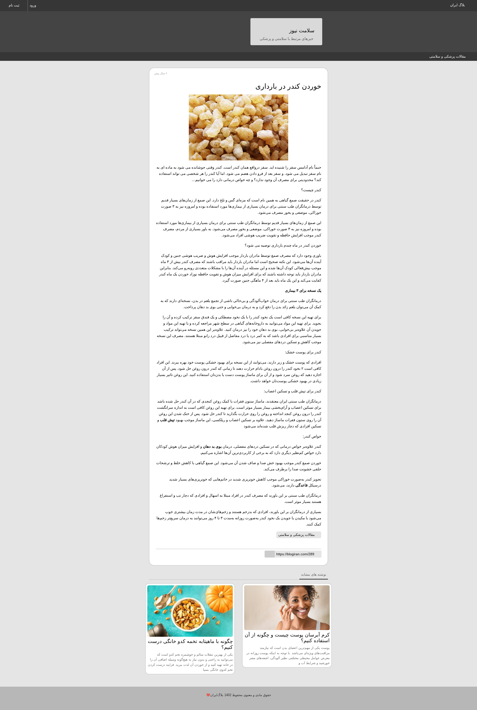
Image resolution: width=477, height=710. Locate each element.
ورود (33, 5)
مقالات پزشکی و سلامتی (447, 56)
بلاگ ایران (457, 5)
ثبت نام (14, 5)
